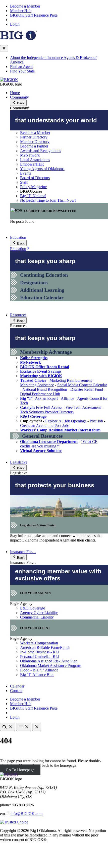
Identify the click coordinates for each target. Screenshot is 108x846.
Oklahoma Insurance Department (49, 441)
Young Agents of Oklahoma (42, 169)
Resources (18, 315)
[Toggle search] (7, 727)
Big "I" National (33, 196)
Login (15, 24)
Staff (24, 182)
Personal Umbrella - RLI (39, 656)
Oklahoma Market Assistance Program (50, 665)
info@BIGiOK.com (26, 813)
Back (20, 103)
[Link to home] (9, 80)
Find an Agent (21, 66)
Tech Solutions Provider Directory (47, 412)
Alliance (67, 398)
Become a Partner (34, 146)
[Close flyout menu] (4, 48)
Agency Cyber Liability (39, 612)
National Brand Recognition (44, 389)
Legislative (18, 462)
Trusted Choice (33, 380)
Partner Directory (33, 137)
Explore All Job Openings (65, 421)
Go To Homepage (20, 770)
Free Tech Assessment (83, 407)
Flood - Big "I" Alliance (39, 670)
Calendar (17, 686)
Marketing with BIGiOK (41, 376)
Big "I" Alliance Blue (37, 674)
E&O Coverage (33, 416)
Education (18, 237)
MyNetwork (30, 155)
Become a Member (25, 6)
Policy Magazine (33, 187)
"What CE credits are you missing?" (58, 443)
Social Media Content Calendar (82, 385)
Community (19, 97)
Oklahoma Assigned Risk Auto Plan (48, 661)
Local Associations (35, 160)
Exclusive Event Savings (40, 371)
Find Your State (22, 71)
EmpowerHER (32, 164)
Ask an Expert (46, 398)
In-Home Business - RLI (39, 652)
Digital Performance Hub (40, 394)
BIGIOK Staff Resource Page (34, 15)
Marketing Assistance (37, 385)
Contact (16, 690)
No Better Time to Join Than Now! (48, 200)
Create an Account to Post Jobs (44, 425)
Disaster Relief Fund (86, 389)
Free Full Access (41, 407)
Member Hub (20, 11)
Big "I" (26, 398)
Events (25, 173)
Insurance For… (23, 552)
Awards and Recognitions (40, 150)
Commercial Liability (37, 617)
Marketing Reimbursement (70, 380)
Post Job (96, 421)
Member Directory (34, 141)
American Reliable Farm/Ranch (45, 647)
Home (15, 93)
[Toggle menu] (23, 727)
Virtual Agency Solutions (41, 450)
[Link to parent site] (18, 39)
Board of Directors (35, 178)
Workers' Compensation (39, 643)
